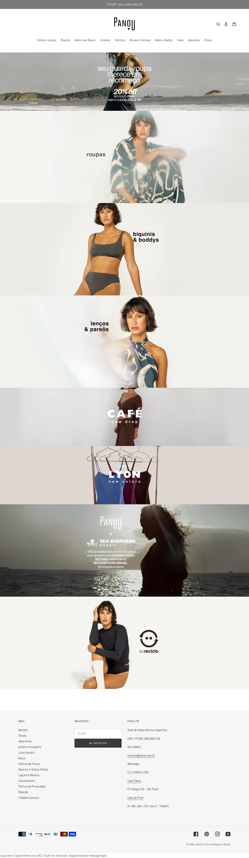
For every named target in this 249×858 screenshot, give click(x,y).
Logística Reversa (28, 775)
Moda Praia (24, 741)
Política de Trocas (29, 764)
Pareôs (22, 736)
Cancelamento (26, 781)
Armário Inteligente (29, 747)
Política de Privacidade (31, 786)
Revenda (23, 792)
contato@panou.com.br (141, 755)
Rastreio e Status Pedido (33, 769)
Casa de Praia (135, 798)
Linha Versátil (26, 753)
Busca (21, 758)
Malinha (22, 730)
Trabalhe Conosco (28, 798)
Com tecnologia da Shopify (218, 844)
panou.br (200, 844)
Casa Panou (134, 781)
